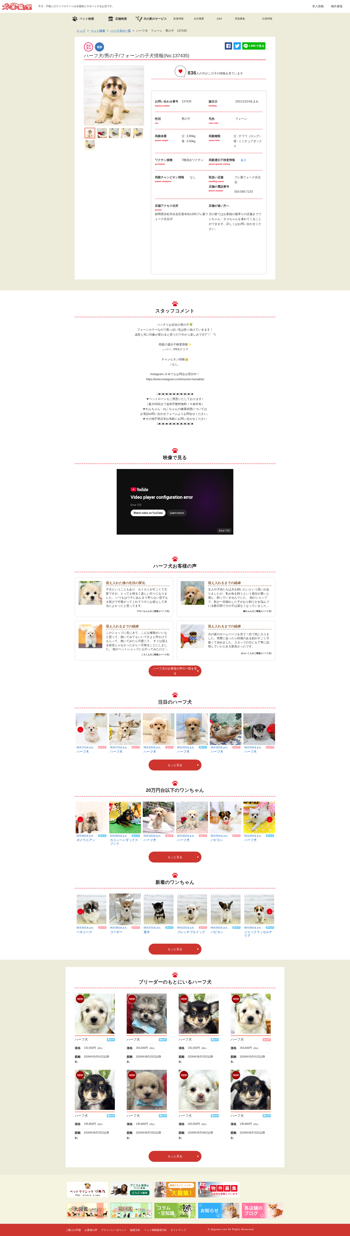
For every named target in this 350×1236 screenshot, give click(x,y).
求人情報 (318, 6)
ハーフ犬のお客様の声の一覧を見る (175, 671)
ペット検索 (98, 30)
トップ (81, 30)
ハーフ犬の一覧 (120, 30)
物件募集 (337, 6)
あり (244, 159)
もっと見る (175, 765)
